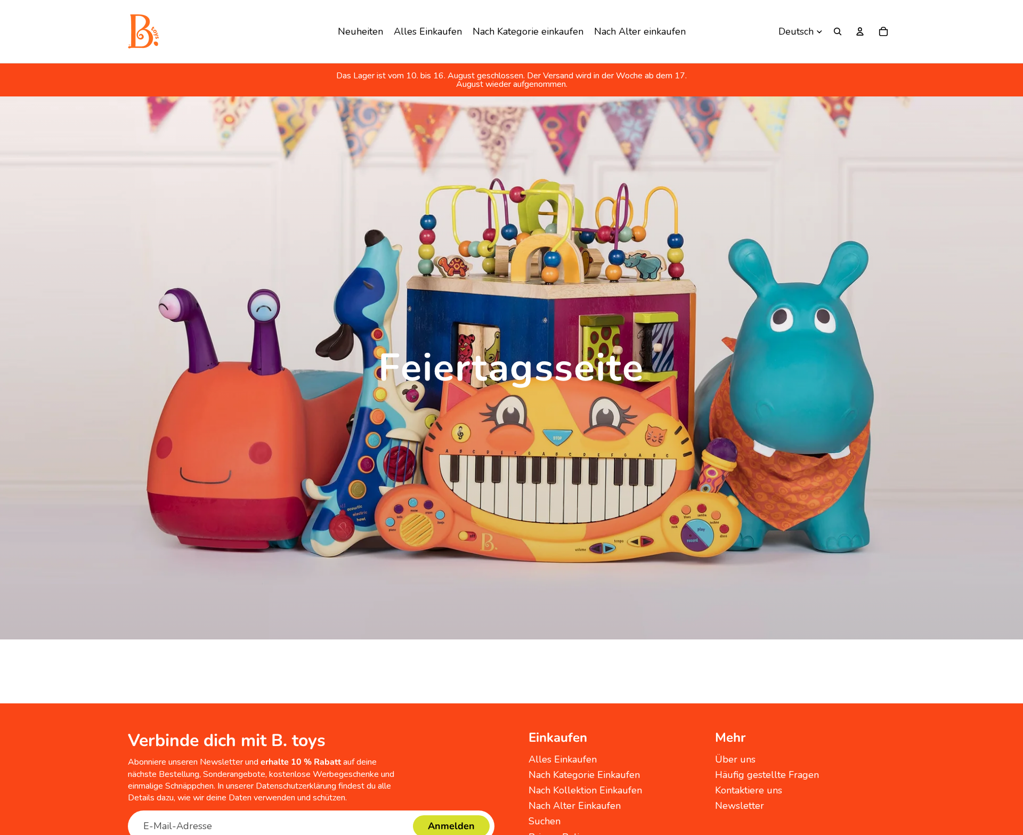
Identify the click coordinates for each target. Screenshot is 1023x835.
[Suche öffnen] (837, 31)
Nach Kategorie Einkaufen (584, 774)
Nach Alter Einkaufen (575, 805)
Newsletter (739, 805)
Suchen (545, 821)
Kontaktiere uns (748, 790)
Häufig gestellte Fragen (767, 774)
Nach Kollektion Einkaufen (585, 790)
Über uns (735, 759)
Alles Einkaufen (563, 759)
